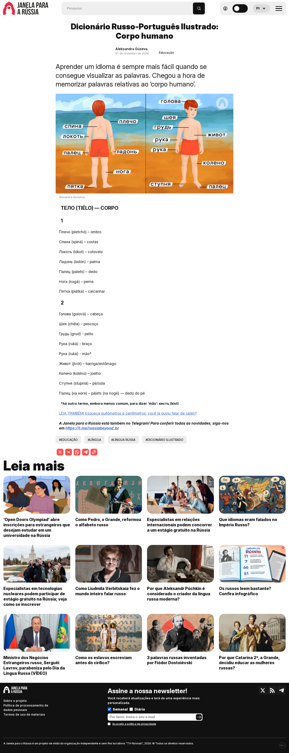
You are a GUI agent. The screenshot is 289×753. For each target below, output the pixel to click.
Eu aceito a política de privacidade (134, 724)
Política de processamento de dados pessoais (25, 708)
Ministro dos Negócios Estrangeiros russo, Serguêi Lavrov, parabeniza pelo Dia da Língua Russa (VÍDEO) (34, 665)
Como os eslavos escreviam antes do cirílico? (103, 660)
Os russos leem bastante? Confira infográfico (245, 591)
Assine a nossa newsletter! (147, 691)
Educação (166, 52)
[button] (190, 6)
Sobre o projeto (15, 700)
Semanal (120, 709)
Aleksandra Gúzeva (131, 49)
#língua (94, 440)
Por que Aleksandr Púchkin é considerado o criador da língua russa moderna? (178, 594)
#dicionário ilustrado (164, 440)
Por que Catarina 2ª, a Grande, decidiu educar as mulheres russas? (249, 663)
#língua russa (123, 440)
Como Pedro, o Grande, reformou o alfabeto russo (108, 522)
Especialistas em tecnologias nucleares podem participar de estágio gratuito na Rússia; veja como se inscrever (35, 596)
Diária (140, 709)
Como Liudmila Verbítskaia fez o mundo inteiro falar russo (107, 591)
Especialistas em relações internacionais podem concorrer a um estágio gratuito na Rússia (179, 525)
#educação (68, 440)
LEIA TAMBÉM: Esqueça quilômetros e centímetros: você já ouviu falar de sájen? (128, 413)
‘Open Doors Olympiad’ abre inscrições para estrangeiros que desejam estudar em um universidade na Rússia (36, 527)
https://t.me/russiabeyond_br (92, 428)
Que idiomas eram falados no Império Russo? (248, 522)
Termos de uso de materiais (24, 714)
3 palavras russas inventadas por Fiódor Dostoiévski (176, 660)
